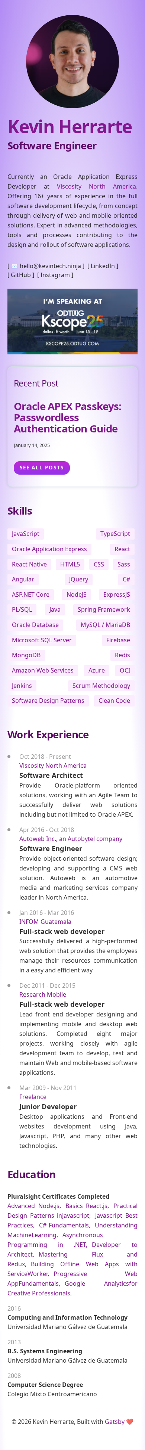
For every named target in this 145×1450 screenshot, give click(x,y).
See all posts (42, 467)
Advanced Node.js (33, 1206)
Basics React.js (86, 1206)
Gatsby (115, 1422)
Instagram (55, 275)
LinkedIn (103, 266)
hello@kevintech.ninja (50, 266)
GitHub (21, 275)
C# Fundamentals (64, 1225)
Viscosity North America (96, 186)
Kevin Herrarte (69, 126)
